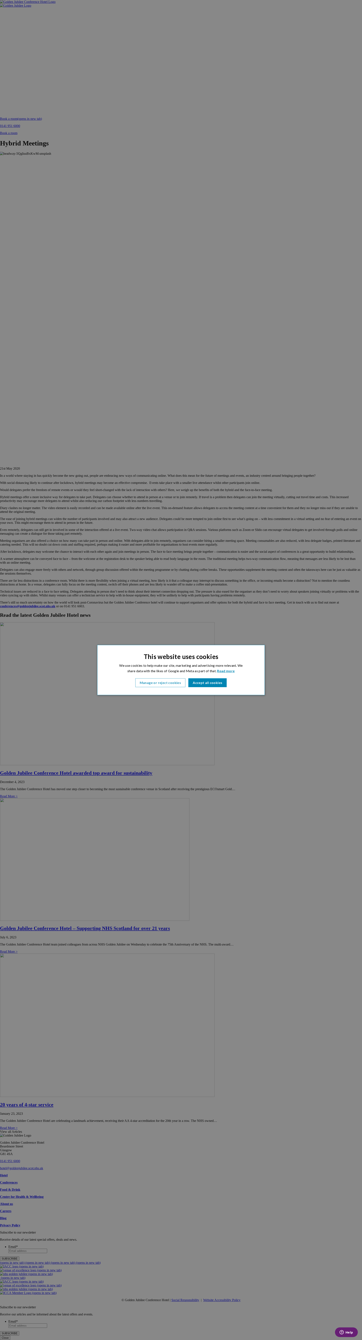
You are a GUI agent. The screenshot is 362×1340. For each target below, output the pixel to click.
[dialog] (181, 670)
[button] (160, 683)
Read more (226, 671)
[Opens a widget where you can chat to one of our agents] (346, 1332)
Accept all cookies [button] (207, 683)
